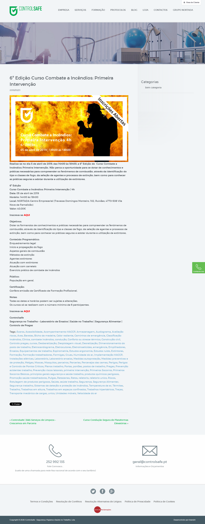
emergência (100, 347)
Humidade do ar (83, 354)
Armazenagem (86, 331)
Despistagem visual (69, 343)
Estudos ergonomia (81, 350)
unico (51, 393)
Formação (98, 9)
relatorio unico (98, 377)
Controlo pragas (19, 343)
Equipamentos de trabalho (36, 350)
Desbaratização (47, 343)
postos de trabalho (94, 366)
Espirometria (60, 350)
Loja (145, 9)
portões (77, 366)
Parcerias (75, 362)
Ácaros (20, 331)
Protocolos (118, 9)
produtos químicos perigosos (102, 374)
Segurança (85, 381)
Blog (134, 9)
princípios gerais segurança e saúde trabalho (56, 374)
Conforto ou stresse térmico (84, 339)
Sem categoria (153, 87)
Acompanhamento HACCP (59, 331)
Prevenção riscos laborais (48, 370)
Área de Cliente (192, 2)
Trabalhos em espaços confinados (66, 389)
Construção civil (111, 339)
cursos (33, 343)
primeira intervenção (76, 370)
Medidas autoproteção (87, 358)
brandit (192, 520)
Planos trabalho (54, 366)
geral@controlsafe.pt (150, 462)
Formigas (58, 354)
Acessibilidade (33, 331)
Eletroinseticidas (82, 347)
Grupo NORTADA (183, 9)
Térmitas (118, 385)
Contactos (161, 9)
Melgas (29, 362)
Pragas (110, 366)
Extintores (117, 350)
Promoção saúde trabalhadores (28, 377)
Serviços (80, 9)
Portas (68, 366)
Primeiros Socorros (101, 370)
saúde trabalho (69, 381)
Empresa (63, 9)
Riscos (111, 377)
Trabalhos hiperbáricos (100, 389)
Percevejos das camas (95, 362)
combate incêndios (42, 339)
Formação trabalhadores (37, 354)
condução (61, 339)
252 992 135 (55, 462)
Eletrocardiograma (43, 347)
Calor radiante (65, 335)
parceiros (63, 362)
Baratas (28, 335)
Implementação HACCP (108, 354)
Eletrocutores (63, 347)
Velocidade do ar (87, 393)
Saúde (55, 381)
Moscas (39, 362)
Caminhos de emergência (89, 335)
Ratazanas (63, 377)
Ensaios (14, 350)
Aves (20, 335)
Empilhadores (116, 347)
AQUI (27, 215)
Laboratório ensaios (60, 358)
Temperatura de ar (100, 385)
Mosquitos (50, 362)
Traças (119, 389)
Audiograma (103, 331)
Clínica (26, 339)
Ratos (74, 377)
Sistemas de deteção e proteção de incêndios (61, 385)
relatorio (84, 377)
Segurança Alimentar (105, 381)
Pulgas (52, 377)
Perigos (113, 362)
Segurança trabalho (21, 385)
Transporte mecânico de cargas (28, 393)
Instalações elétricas (21, 358)
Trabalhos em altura (33, 389)
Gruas (69, 354)
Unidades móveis (66, 393)
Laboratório (41, 358)
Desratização (90, 343)
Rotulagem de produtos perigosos (30, 381)
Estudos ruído (102, 350)
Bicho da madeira (44, 335)
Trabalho (15, 389)
